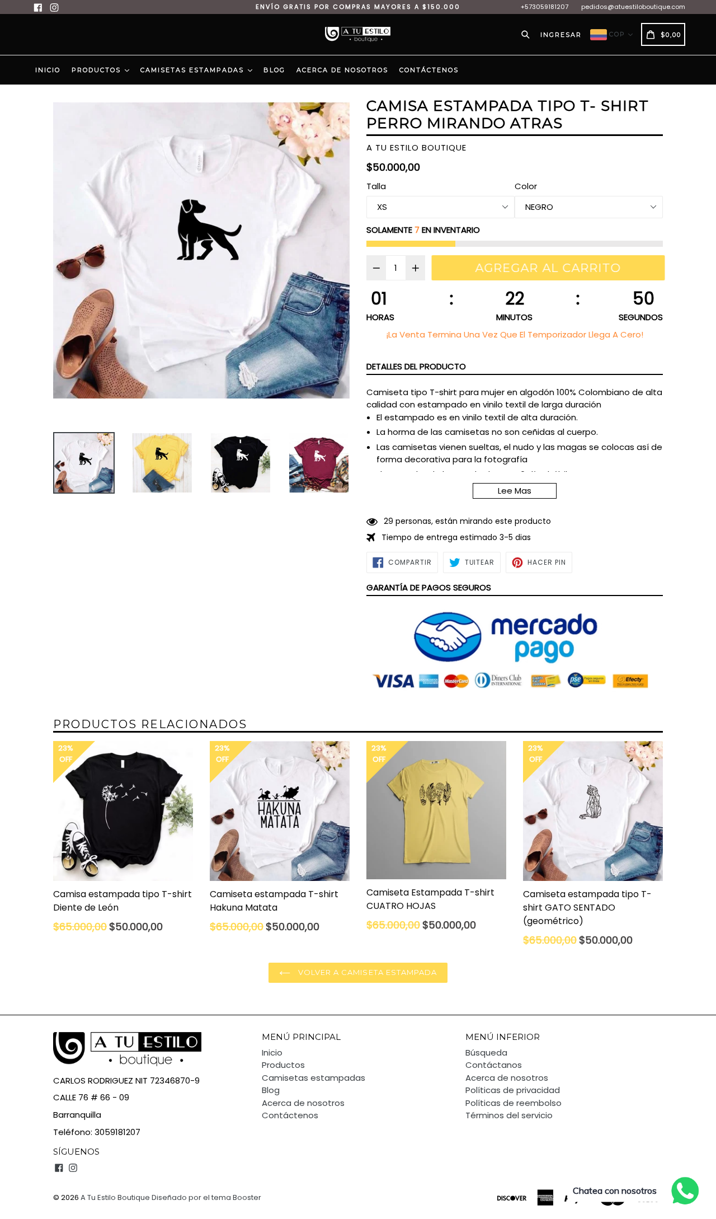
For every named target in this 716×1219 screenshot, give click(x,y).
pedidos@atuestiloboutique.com (633, 6)
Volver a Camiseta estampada (366, 972)
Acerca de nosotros (342, 70)
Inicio (47, 70)
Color (526, 186)
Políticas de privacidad (512, 1090)
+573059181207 (544, 6)
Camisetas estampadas (193, 70)
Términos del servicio (509, 1115)
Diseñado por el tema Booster (206, 1197)
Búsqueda (486, 1052)
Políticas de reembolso (513, 1103)
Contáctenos (429, 70)
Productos (98, 70)
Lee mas (514, 490)
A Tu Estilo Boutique (115, 1197)
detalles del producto (416, 366)
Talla (376, 186)
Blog (274, 70)
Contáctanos (493, 1065)
